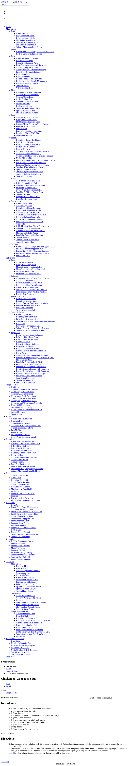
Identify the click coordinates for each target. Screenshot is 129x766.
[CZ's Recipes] (14, 2)
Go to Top (5, 761)
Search (3, 4)
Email (8, 686)
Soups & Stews (12, 693)
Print (8, 684)
